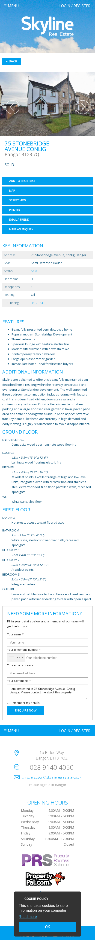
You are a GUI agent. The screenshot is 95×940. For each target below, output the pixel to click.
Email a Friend (19, 220)
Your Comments (19, 680)
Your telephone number (24, 649)
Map (12, 191)
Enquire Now (25, 710)
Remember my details (25, 703)
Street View (17, 200)
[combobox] (16, 658)
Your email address (20, 665)
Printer (14, 210)
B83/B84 (37, 303)
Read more (28, 917)
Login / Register (74, 5)
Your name (15, 634)
